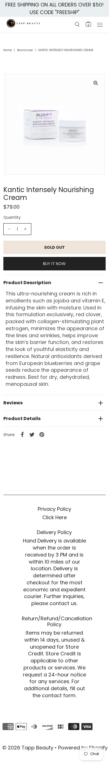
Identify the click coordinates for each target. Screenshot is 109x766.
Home (7, 50)
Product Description (27, 282)
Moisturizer (25, 50)
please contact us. (54, 603)
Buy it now (54, 263)
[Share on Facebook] (22, 434)
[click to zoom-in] (95, 83)
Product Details (22, 418)
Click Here (54, 517)
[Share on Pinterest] (42, 434)
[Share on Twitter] (32, 434)
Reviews (13, 403)
